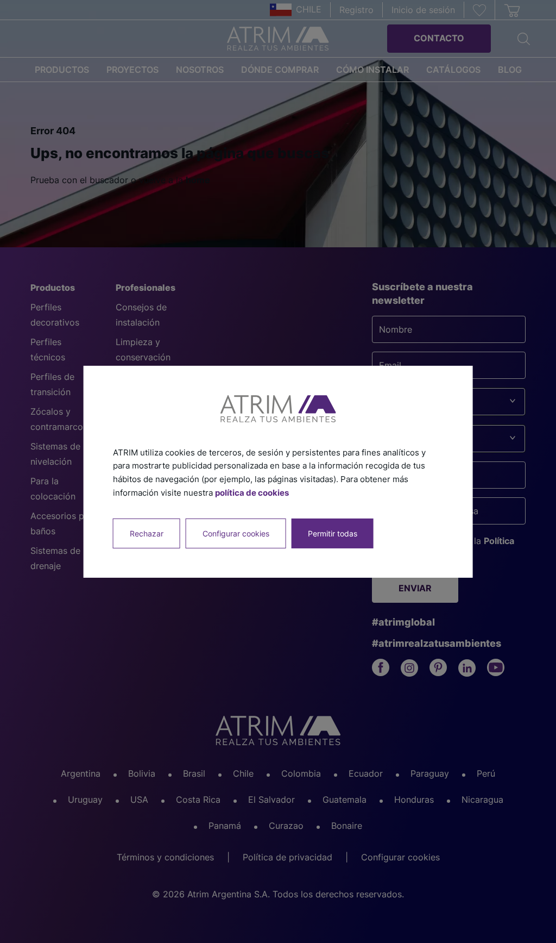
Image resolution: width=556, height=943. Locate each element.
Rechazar (146, 533)
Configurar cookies (236, 533)
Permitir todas (332, 533)
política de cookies (252, 493)
